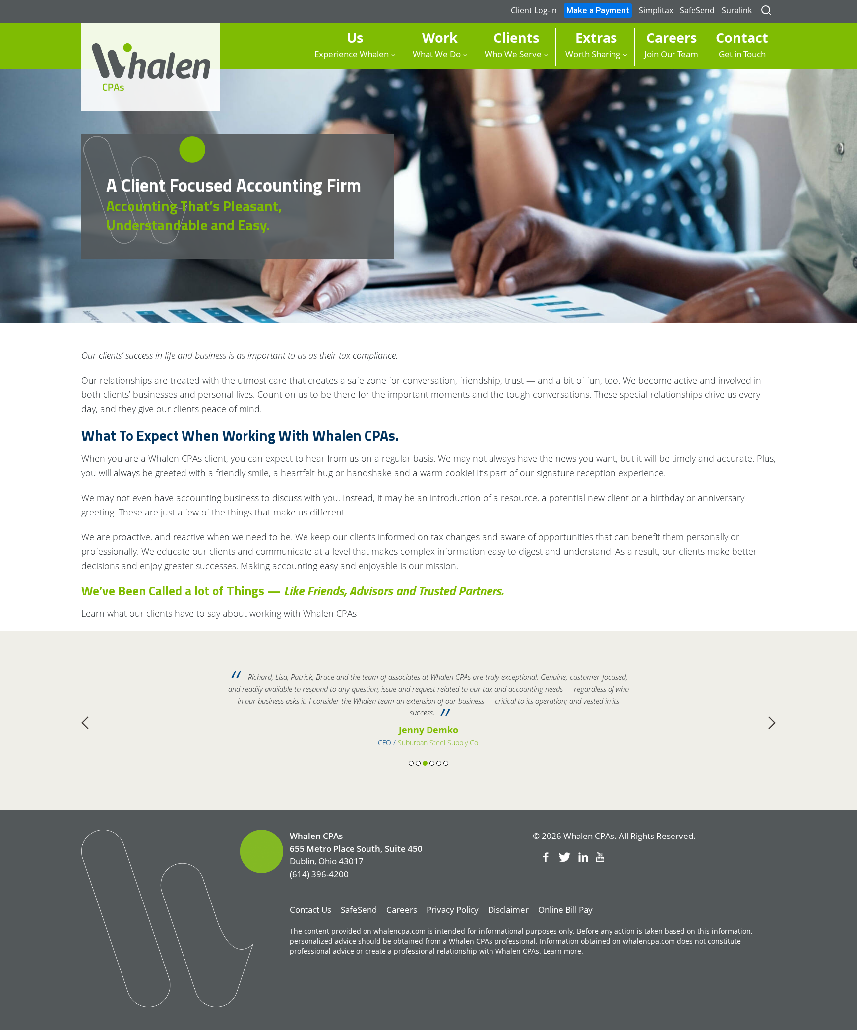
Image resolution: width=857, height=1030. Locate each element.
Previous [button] (85, 722)
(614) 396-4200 (319, 874)
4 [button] (431, 763)
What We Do (437, 44)
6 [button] (445, 763)
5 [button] (438, 763)
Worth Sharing (592, 44)
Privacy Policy (453, 909)
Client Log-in (534, 10)
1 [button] (411, 763)
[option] (428, 709)
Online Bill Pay (565, 909)
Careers (401, 909)
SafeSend (697, 10)
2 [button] (418, 763)
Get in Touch (742, 44)
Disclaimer (508, 909)
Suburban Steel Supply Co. (439, 742)
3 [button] (425, 763)
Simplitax (656, 10)
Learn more (562, 951)
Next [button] (772, 722)
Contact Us (310, 909)
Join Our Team (671, 44)
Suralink (737, 10)
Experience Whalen (351, 44)
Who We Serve (513, 44)
